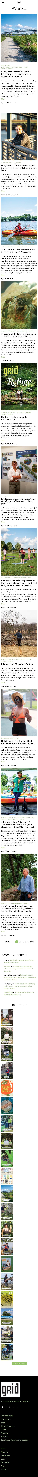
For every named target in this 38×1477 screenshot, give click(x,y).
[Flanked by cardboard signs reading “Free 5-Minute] (6, 1352)
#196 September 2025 (8, 247)
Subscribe (4, 1437)
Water (10, 69)
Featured (18, 67)
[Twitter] (6, 1407)
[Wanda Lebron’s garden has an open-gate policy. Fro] (6, 1229)
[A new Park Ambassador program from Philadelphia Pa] (6, 1123)
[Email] (17, 1407)
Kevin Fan (7, 966)
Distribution (5, 1463)
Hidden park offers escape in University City (14, 418)
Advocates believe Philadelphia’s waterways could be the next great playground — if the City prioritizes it (17, 824)
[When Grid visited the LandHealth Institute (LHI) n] (6, 1334)
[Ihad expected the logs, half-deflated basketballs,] (6, 1281)
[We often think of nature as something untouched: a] (6, 1264)
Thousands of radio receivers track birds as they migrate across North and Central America (20, 977)
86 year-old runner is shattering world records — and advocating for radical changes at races (19, 986)
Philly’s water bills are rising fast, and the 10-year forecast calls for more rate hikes (18, 168)
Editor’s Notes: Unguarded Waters (17, 664)
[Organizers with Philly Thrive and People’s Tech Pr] (6, 1017)
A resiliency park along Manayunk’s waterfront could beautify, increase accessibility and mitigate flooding (17, 908)
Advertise (4, 1433)
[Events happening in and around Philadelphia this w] (6, 1088)
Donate (3, 1459)
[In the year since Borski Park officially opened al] (6, 1193)
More (3, 99)
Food (3, 1423)
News (3, 496)
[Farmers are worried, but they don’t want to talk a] (6, 1316)
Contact (4, 1470)
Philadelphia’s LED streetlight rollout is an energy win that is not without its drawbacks (18, 968)
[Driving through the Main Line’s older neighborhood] (6, 1211)
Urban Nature (22, 247)
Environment (6, 1419)
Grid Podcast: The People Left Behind (14, 1440)
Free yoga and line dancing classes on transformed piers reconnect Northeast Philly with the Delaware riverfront (19, 583)
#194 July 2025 (6, 903)
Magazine (4, 1466)
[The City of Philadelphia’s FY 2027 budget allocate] (6, 1105)
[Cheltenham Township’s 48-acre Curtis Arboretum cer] (6, 1141)
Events (3, 1430)
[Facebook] (2, 1407)
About (3, 1449)
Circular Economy (7, 1426)
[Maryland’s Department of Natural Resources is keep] (6, 1158)
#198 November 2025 (8, 163)
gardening (21, 412)
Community (9, 67)
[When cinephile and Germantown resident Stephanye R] (6, 1035)
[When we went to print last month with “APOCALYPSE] (6, 1070)
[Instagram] (9, 1407)
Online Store (5, 1456)
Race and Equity (7, 1416)
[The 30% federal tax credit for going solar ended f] (6, 1053)
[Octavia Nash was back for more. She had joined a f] (6, 1246)
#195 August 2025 (7, 578)
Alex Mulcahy (8, 992)
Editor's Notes (19, 659)
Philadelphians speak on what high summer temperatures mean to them (18, 742)
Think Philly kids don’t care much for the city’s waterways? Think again (18, 251)
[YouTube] (13, 1407)
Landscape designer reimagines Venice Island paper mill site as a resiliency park (18, 501)
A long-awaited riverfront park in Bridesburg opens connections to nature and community (16, 74)
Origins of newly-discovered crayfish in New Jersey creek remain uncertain (18, 335)
